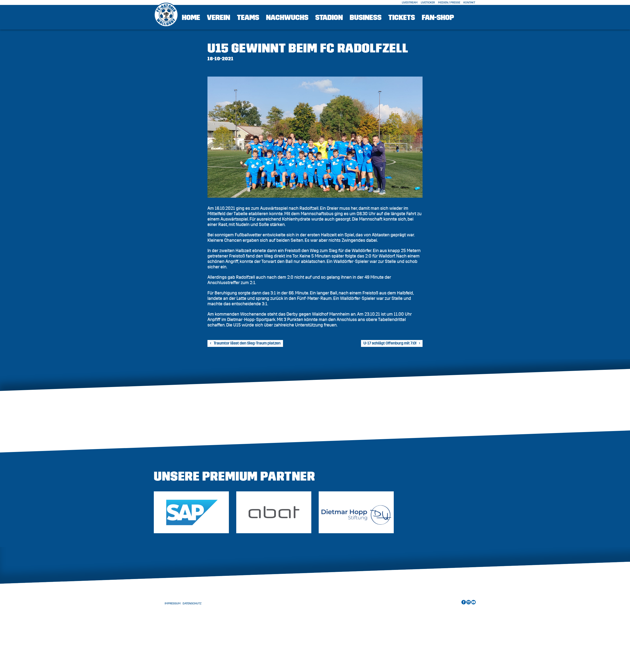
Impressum (173, 603)
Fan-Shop (438, 17)
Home (191, 17)
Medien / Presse (449, 2)
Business (365, 17)
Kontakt (469, 2)
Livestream (410, 2)
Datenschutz (192, 603)
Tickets (401, 17)
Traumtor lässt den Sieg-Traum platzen (247, 343)
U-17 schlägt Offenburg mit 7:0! (389, 343)
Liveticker (428, 2)
